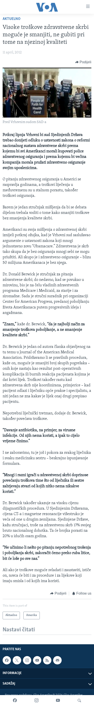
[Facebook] (15, 700)
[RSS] (47, 660)
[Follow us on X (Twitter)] (17, 660)
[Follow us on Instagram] (27, 660)
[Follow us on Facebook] (7, 660)
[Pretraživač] (79, 700)
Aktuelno (12, 19)
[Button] (83, 62)
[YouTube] (58, 700)
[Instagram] (36, 700)
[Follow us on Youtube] (37, 660)
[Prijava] (57, 660)
